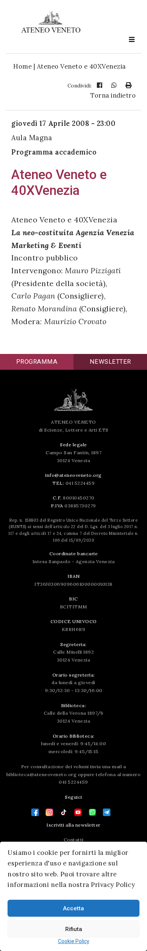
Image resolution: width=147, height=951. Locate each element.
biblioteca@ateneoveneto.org (41, 774)
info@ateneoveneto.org (73, 475)
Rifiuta (73, 929)
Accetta (73, 908)
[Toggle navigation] (131, 39)
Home (22, 66)
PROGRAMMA (37, 361)
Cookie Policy (73, 941)
